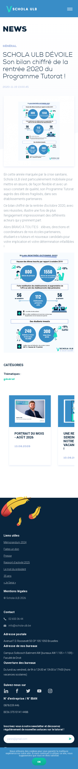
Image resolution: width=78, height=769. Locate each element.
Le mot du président (15, 569)
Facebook (17, 690)
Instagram (50, 690)
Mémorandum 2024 (15, 542)
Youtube (39, 690)
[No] (73, 758)
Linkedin (6, 690)
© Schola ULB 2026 (15, 598)
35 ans (7, 575)
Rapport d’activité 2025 (17, 562)
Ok (39, 761)
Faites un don (11, 549)
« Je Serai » (10, 582)
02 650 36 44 (16, 618)
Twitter (28, 690)
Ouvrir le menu (70, 9)
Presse (8, 555)
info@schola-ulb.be (20, 625)
